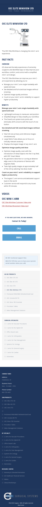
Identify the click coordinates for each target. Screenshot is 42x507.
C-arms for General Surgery (15, 348)
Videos (6, 479)
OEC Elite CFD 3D (12, 278)
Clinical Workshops (10, 483)
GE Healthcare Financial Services (14, 476)
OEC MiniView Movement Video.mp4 (15, 206)
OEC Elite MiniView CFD (14, 290)
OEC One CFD (11, 286)
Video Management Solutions (16, 310)
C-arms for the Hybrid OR (15, 328)
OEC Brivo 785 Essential (14, 302)
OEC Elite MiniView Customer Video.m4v (16, 202)
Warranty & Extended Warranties (14, 472)
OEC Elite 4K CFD (12, 282)
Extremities (10, 356)
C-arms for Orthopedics (14, 336)
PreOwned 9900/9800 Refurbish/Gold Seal (20, 294)
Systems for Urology (13, 344)
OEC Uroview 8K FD (13, 298)
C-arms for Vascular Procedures (17, 324)
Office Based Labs (12, 332)
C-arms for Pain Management (16, 340)
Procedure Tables (12, 306)
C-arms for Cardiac (13, 352)
